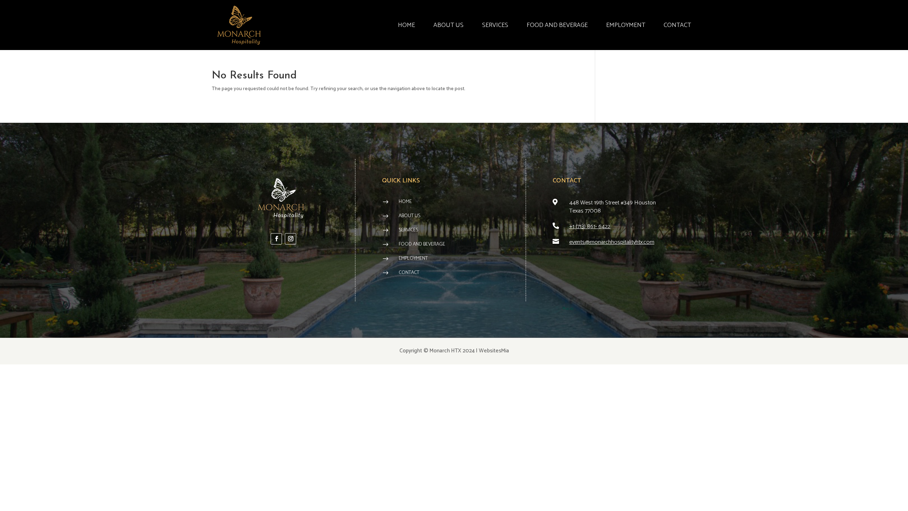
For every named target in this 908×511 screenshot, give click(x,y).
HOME (406, 25)
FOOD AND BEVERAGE (557, 25)
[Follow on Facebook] (276, 238)
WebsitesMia (494, 350)
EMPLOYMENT (625, 25)
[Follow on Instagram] (290, 238)
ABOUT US (448, 25)
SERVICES (495, 25)
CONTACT (677, 25)
